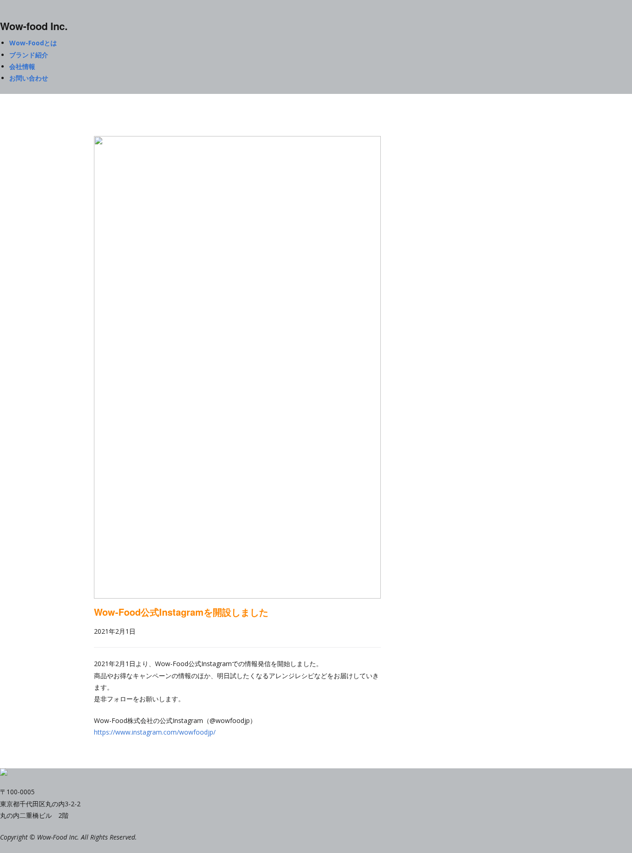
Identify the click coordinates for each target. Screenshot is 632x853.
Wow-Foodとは (33, 42)
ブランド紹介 (28, 54)
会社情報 (22, 66)
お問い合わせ (28, 78)
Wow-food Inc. (34, 26)
